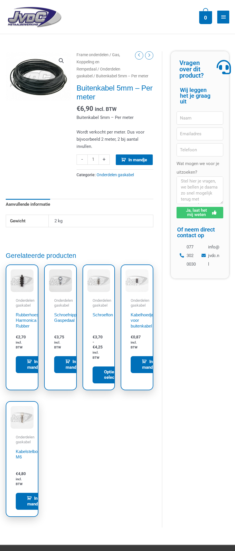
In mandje (137, 159)
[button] (61, 61)
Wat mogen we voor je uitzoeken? (198, 168)
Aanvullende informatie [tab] (28, 204)
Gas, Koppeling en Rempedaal (98, 61)
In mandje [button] (34, 364)
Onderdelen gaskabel (115, 174)
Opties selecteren (114, 374)
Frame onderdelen (93, 54)
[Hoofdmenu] (223, 17)
